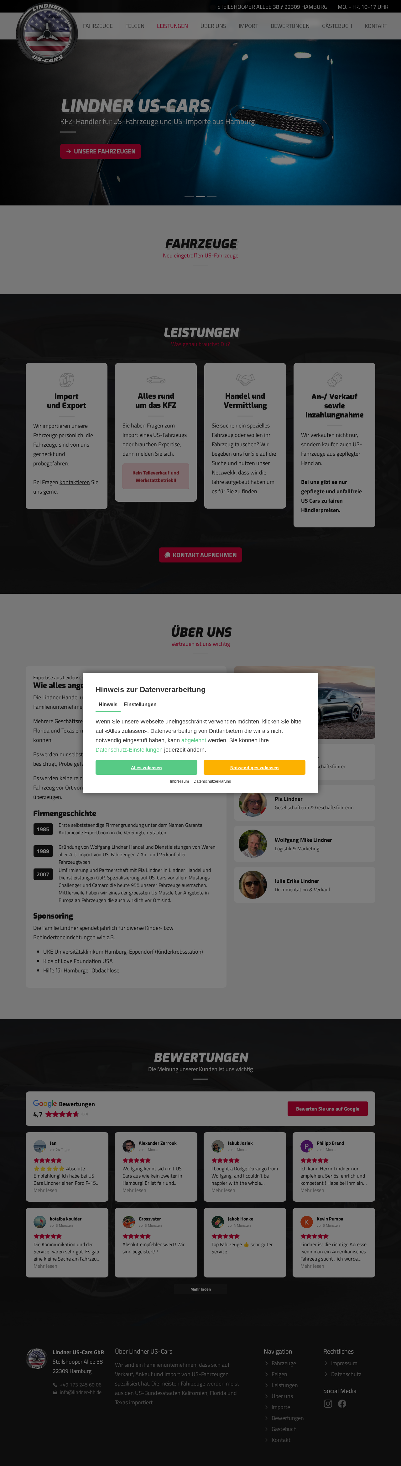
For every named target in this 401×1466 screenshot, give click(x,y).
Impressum (179, 781)
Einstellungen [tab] (140, 704)
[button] (146, 767)
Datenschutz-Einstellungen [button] (129, 750)
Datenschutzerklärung (212, 781)
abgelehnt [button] (193, 740)
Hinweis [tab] (108, 704)
